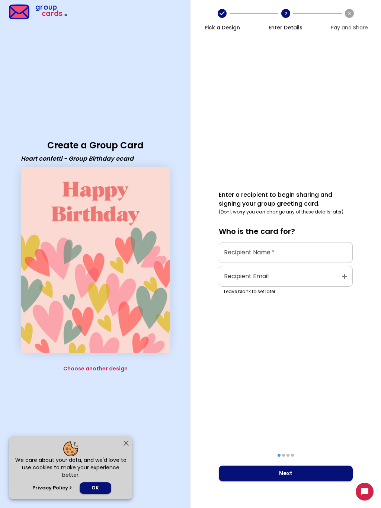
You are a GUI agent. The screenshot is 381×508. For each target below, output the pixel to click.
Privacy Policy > (52, 487)
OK (95, 487)
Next (285, 473)
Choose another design (95, 368)
